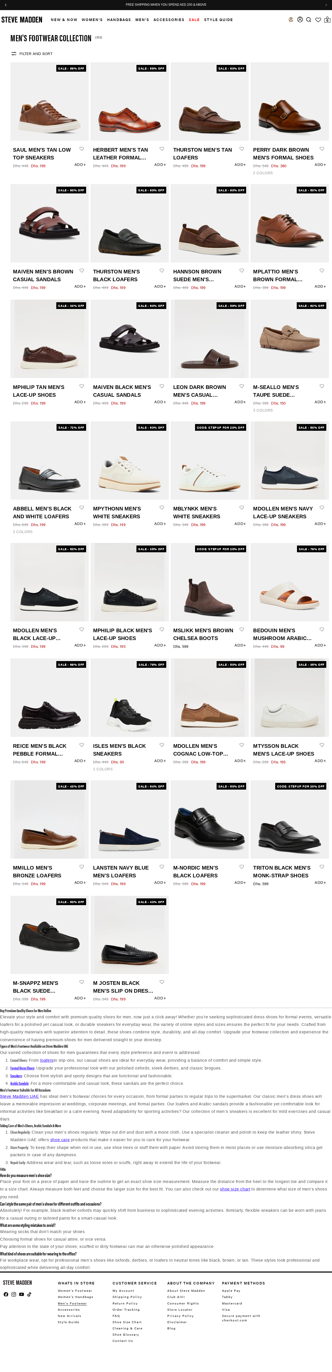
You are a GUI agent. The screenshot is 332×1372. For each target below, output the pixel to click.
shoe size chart (235, 1189)
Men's (142, 19)
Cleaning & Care (128, 1328)
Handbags (119, 19)
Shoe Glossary (126, 1334)
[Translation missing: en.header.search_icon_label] (308, 19)
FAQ (116, 1315)
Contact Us (123, 1340)
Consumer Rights (183, 1303)
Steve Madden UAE (19, 1096)
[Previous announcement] (5, 5)
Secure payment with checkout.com (241, 1317)
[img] (309, 19)
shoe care (60, 1139)
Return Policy (125, 1303)
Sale (194, 19)
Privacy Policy (180, 1315)
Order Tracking (126, 1309)
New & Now (64, 19)
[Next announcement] (326, 5)
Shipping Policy (127, 1296)
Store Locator (180, 1309)
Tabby (227, 1296)
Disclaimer (177, 1322)
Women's (92, 19)
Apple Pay (231, 1290)
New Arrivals (69, 1315)
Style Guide (68, 1322)
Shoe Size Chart (127, 1322)
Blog (171, 1328)
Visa (226, 1309)
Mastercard (232, 1303)
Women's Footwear (75, 1290)
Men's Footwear (72, 1303)
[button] (62, 19)
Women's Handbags (76, 1296)
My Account (123, 1290)
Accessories (169, 19)
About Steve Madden (186, 1290)
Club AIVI (176, 1296)
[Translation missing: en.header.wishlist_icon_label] (318, 20)
